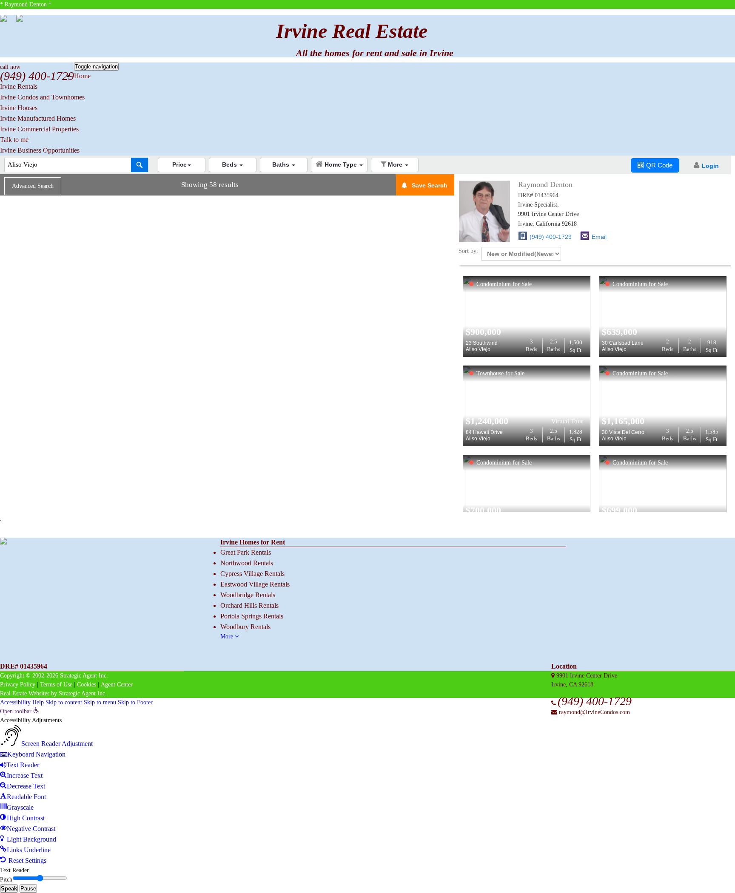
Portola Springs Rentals (251, 616)
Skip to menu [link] (100, 702)
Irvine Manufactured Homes (38, 118)
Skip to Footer (135, 702)
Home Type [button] (342, 164)
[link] (19, 711)
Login (710, 165)
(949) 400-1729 (551, 236)
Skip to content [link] (64, 702)
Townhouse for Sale (500, 373)
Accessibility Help (22, 702)
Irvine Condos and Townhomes (42, 97)
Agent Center (117, 684)
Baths (553, 345)
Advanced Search (33, 186)
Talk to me (14, 139)
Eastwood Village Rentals (255, 584)
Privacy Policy (17, 684)
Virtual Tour (567, 421)
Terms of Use (56, 684)
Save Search (429, 185)
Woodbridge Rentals (247, 594)
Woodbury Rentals (245, 626)
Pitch (6, 879)
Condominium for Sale (504, 284)
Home (82, 75)
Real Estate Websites (24, 693)
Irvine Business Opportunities (40, 150)
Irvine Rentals (18, 86)
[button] (181, 165)
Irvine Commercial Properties (39, 129)
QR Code (659, 165)
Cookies (86, 684)
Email (599, 236)
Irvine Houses (18, 107)
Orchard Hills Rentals (249, 605)
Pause (28, 888)
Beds (531, 345)
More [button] (396, 164)
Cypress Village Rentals (252, 573)
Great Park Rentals (245, 552)
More (227, 636)
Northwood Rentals (246, 563)
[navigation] (367, 786)
